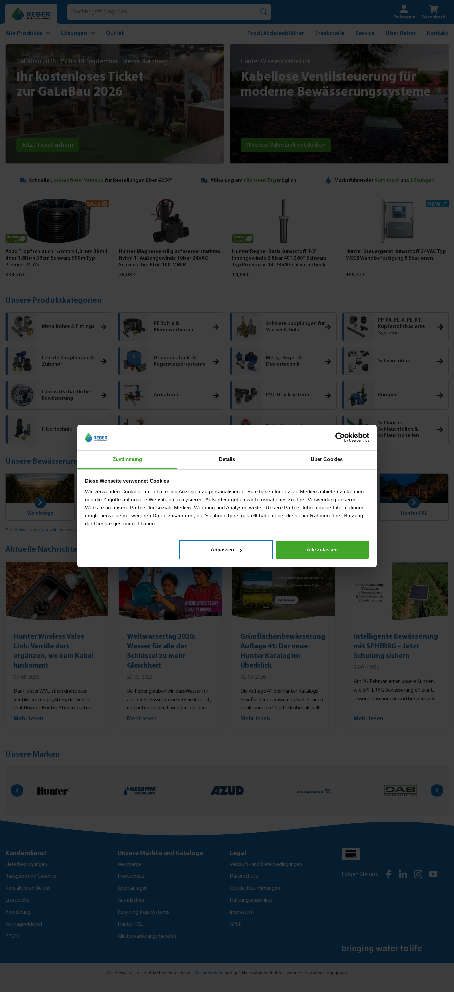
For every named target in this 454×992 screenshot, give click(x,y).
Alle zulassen (322, 549)
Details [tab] (227, 459)
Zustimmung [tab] (127, 459)
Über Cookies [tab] (327, 459)
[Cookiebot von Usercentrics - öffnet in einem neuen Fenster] (340, 438)
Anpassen (222, 549)
